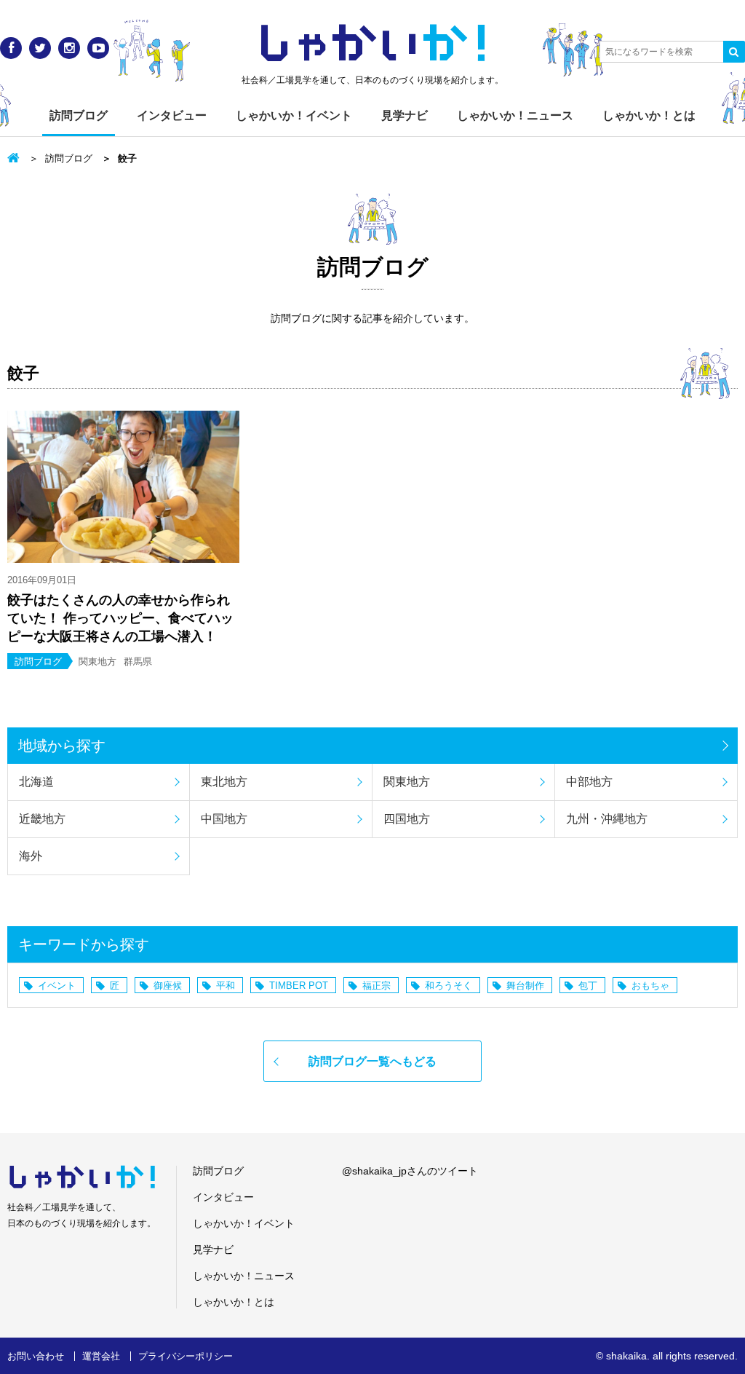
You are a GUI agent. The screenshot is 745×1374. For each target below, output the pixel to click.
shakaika (626, 1356)
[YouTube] (98, 48)
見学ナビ (404, 115)
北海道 (36, 781)
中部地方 (589, 781)
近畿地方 (42, 819)
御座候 (168, 985)
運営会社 (101, 1356)
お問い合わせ (35, 1356)
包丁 (587, 985)
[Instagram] (69, 48)
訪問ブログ (78, 115)
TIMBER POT (298, 985)
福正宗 (376, 985)
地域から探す (61, 746)
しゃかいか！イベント (294, 115)
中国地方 (224, 819)
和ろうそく (448, 985)
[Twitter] (40, 48)
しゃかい (373, 44)
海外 (30, 856)
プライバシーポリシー (185, 1356)
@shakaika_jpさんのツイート (410, 1171)
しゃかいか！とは (649, 115)
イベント (57, 985)
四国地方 (406, 819)
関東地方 (406, 781)
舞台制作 (525, 985)
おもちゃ (650, 985)
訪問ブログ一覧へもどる (372, 1061)
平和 (225, 985)
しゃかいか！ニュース (515, 115)
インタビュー (172, 115)
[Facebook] (11, 48)
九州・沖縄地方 (607, 819)
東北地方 (224, 781)
